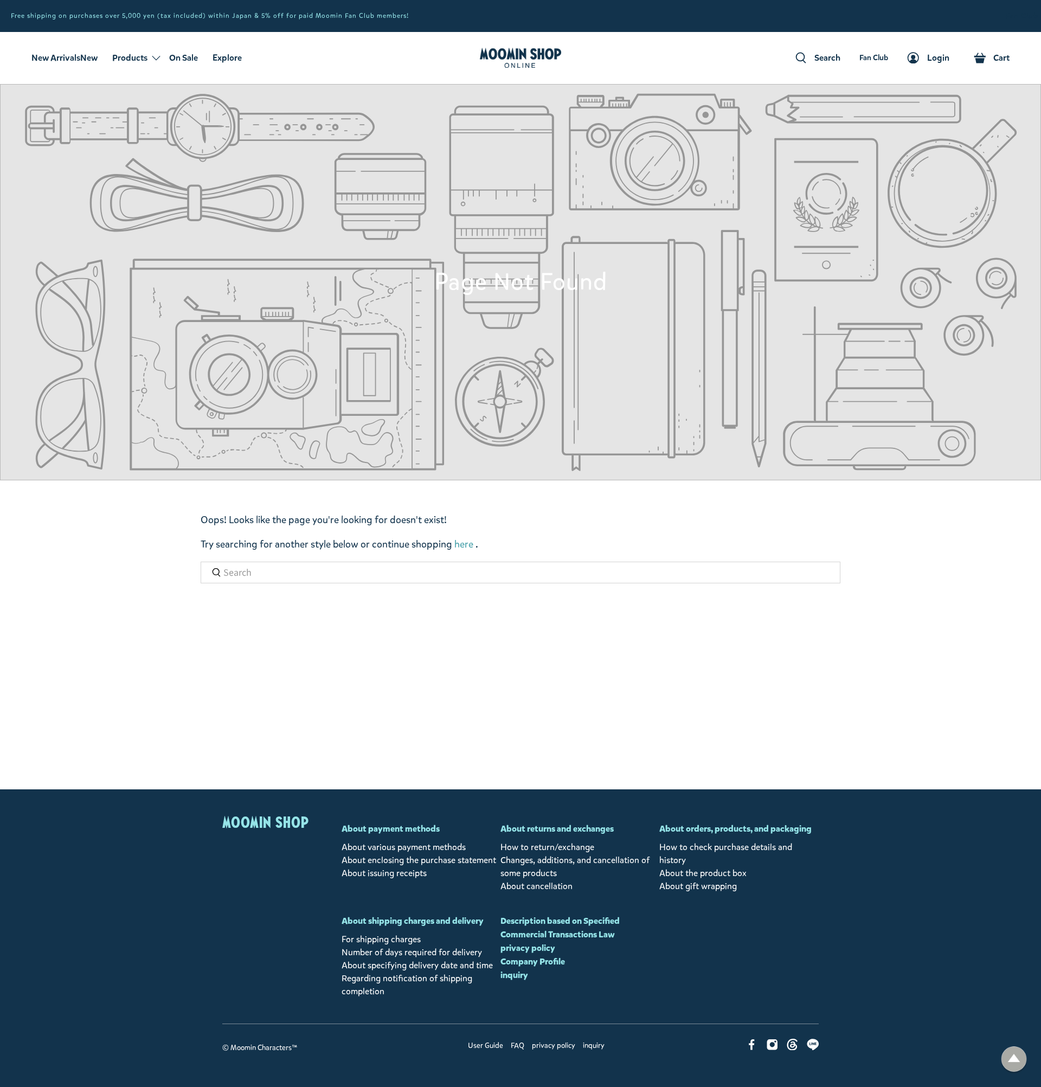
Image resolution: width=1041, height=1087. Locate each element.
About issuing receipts (384, 873)
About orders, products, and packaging (735, 828)
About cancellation (536, 886)
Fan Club (1021, 16)
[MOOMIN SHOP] (520, 58)
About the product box (703, 873)
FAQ (517, 1046)
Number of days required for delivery (412, 952)
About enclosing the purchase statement (419, 860)
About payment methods (391, 828)
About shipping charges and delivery (413, 921)
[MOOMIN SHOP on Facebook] (752, 1047)
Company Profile (532, 961)
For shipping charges (381, 939)
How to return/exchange (547, 847)
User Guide (485, 1046)
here (463, 544)
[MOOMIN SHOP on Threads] (792, 1047)
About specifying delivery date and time (417, 965)
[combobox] (520, 573)
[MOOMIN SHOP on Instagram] (772, 1047)
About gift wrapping (698, 886)
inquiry (514, 975)
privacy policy (527, 948)
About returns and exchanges (557, 828)
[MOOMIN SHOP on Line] (813, 1047)
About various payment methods (404, 847)
